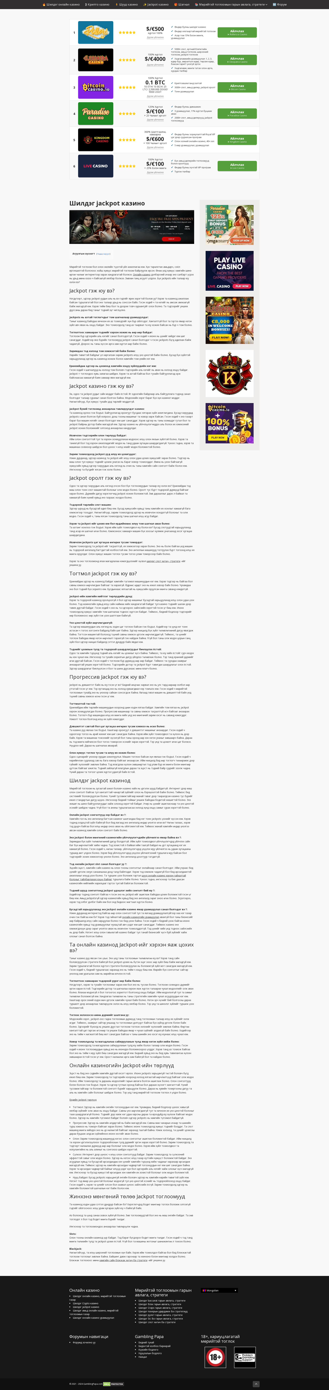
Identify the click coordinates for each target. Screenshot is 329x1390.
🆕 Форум (280, 4)
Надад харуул (103, 253)
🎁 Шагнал (181, 4)
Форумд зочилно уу (84, 1342)
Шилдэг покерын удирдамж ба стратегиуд (162, 1311)
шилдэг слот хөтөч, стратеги (163, 561)
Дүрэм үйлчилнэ (155, 37)
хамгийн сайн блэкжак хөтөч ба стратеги (123, 1260)
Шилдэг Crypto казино (85, 1303)
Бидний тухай (146, 1342)
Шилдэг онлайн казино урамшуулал (93, 1317)
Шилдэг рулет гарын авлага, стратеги (160, 1315)
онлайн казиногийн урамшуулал (140, 917)
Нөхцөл (142, 1356)
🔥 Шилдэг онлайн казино (61, 4)
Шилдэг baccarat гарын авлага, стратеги (161, 1300)
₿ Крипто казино (97, 4)
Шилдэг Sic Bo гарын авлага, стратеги (160, 1318)
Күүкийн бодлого (148, 1349)
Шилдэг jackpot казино (86, 1307)
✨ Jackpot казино (156, 4)
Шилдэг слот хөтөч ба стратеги (156, 1322)
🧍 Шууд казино (126, 4)
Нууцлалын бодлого (150, 1353)
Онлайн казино (141, 274)
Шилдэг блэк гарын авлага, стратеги (159, 1304)
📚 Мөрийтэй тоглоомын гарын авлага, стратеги (230, 4)
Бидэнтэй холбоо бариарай (154, 1346)
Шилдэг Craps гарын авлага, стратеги (160, 1307)
